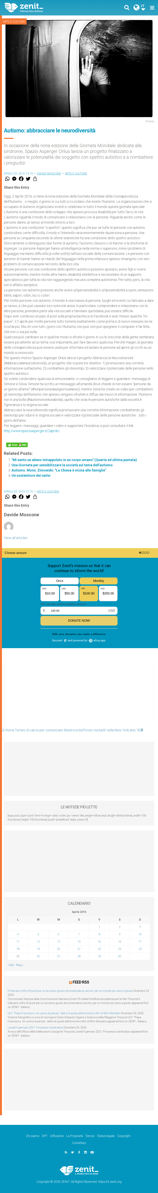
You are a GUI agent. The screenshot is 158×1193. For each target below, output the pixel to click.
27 (58, 956)
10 (140, 934)
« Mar (11, 965)
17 (140, 941)
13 (58, 941)
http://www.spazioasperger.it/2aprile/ (32, 431)
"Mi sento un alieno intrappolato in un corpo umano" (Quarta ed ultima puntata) (74, 460)
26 (38, 956)
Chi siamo (32, 1136)
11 (17, 941)
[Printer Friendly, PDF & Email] (17, 445)
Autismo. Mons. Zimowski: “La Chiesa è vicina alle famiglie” (59, 470)
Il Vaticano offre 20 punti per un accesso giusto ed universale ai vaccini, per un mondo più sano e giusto (70, 990)
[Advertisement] (79, 698)
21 (79, 948)
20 (58, 948)
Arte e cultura (14, 21)
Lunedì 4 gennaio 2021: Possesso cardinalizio (35, 1027)
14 (79, 941)
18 (17, 948)
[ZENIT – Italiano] (44, 8)
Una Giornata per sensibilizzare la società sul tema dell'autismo (62, 465)
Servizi (90, 1136)
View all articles (15, 538)
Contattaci (79, 1143)
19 (38, 948)
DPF (45, 1136)
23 (119, 948)
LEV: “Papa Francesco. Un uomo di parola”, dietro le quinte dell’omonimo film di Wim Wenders (64, 1013)
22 (99, 948)
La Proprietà (74, 1136)
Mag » (19, 965)
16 (119, 941)
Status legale (106, 1136)
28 (79, 956)
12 (38, 941)
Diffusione (57, 1136)
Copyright (123, 1136)
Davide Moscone (49, 173)
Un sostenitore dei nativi (31, 475)
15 (99, 941)
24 (140, 948)
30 (119, 956)
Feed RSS (81, 982)
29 (99, 956)
